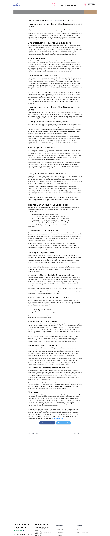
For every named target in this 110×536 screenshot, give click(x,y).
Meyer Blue (60, 529)
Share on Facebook (48, 423)
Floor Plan (35, 12)
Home (16, 12)
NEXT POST (77, 433)
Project (24, 12)
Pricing (44, 12)
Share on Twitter (64, 423)
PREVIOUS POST (33, 433)
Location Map (60, 532)
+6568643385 (84, 532)
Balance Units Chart (55, 12)
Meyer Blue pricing (57, 418)
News (47, 20)
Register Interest (90, 12)
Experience (56, 20)
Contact (78, 12)
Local (60, 20)
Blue (52, 20)
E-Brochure (68, 12)
